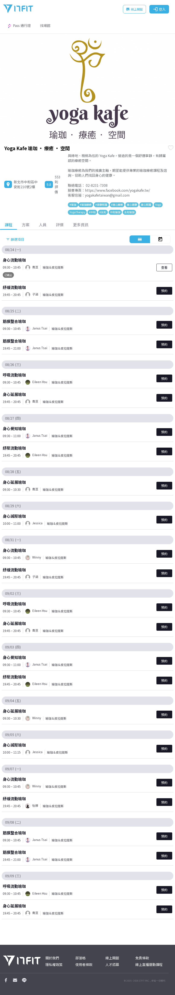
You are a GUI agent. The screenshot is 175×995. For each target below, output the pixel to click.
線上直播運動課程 (149, 964)
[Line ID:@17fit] (24, 981)
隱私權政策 (54, 964)
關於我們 (52, 957)
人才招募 (112, 964)
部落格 (80, 957)
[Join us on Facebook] (5, 981)
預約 (164, 290)
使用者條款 (83, 964)
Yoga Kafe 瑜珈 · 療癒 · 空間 (37, 148)
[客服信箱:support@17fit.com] (15, 981)
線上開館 (134, 9)
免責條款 (142, 957)
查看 (164, 267)
